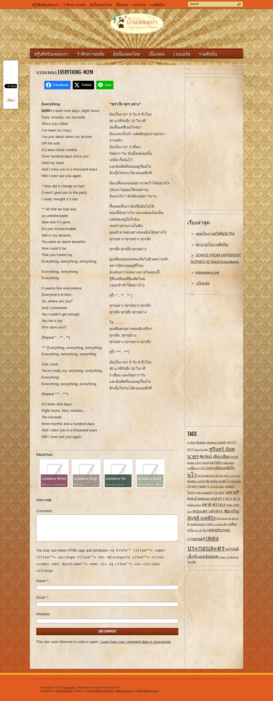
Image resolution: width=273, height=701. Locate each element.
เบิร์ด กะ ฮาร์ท (196, 530)
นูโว (192, 475)
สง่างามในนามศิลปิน (212, 245)
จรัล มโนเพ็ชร (202, 449)
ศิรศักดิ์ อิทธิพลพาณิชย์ (202, 498)
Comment (44, 511)
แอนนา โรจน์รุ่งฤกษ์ (228, 557)
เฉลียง (232, 524)
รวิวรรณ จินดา (217, 486)
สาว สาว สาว (229, 498)
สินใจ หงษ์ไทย (194, 505)
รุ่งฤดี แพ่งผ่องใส (204, 492)
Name (42, 581)
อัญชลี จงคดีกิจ (201, 518)
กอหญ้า (222, 442)
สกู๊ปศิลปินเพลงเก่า (45, 5)
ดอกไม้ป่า (216, 462)
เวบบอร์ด (139, 5)
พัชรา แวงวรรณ (232, 475)
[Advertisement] (214, 144)
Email (42, 597)
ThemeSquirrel (64, 690)
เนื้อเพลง (122, 5)
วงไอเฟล (202, 283)
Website (42, 614)
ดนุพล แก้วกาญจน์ (198, 462)
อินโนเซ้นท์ (221, 518)
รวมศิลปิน (157, 5)
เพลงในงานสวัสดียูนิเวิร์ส (215, 234)
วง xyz (218, 492)
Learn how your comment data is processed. (135, 642)
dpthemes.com (123, 690)
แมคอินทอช (207, 556)
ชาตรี (234, 457)
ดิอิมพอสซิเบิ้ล (225, 468)
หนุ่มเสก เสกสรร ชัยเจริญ (215, 511)
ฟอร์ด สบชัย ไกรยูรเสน (225, 481)
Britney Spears (206, 442)
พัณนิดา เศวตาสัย (198, 481)
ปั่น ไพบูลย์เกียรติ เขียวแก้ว (210, 475)
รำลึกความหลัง (74, 5)
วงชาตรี (232, 492)
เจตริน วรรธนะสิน (217, 524)
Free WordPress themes (100, 690)
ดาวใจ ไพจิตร (206, 468)
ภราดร (192, 486)
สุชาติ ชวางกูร (214, 504)
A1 (188, 442)
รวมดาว (203, 486)
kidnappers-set (207, 272)
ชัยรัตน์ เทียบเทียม (214, 456)
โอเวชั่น (191, 562)
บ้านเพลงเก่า (69, 687)
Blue (193, 442)
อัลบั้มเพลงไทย (101, 5)
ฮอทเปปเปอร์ (198, 524)
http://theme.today (148, 690)
